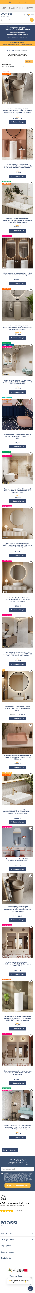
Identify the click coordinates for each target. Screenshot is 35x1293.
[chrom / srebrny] (5, 374)
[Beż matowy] (7, 103)
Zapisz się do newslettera (17, 1185)
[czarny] (7, 374)
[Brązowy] (10, 103)
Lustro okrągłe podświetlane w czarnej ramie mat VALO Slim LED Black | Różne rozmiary (17, 708)
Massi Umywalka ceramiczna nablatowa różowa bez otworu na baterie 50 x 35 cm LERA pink (17, 757)
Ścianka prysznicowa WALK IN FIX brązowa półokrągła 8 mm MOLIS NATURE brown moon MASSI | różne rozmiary (17, 1127)
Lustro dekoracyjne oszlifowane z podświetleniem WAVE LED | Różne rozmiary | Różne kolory (17, 964)
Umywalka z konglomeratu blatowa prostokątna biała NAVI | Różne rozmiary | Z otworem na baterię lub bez (17, 811)
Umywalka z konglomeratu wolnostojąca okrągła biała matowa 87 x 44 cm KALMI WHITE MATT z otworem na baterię (17, 1018)
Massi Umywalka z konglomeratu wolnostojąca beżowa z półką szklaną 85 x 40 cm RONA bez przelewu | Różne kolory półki (17, 111)
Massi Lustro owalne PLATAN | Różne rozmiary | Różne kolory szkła (17, 859)
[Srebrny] (3, 267)
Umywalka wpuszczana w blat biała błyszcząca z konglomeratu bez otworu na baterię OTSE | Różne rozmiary (17, 220)
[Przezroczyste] (5, 103)
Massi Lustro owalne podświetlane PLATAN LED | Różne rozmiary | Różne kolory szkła (18, 274)
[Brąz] (5, 267)
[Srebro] (3, 537)
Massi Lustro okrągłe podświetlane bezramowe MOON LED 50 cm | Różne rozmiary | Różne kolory (17, 599)
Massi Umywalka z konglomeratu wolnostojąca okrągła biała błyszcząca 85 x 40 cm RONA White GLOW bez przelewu (17, 166)
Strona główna (10, 50)
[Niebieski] (10, 900)
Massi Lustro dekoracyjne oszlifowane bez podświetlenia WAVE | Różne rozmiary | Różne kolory (18, 1072)
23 (23, 1146)
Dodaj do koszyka (18, 122)
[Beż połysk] (3, 103)
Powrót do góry (9, 1150)
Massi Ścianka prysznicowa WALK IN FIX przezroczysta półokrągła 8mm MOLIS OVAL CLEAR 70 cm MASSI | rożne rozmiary (17, 653)
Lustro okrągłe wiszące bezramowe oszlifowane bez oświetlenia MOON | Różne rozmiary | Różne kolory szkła (17, 545)
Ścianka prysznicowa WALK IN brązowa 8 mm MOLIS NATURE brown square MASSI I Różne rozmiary (17, 490)
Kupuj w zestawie (19, 2)
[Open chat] (30, 1288)
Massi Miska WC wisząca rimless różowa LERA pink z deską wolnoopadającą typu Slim (17, 436)
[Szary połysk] (8, 103)
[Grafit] (7, 267)
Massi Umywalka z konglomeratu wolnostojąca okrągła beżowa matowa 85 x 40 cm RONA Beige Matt (17, 327)
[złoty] (3, 374)
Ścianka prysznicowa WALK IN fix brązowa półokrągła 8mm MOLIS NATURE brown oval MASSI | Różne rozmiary (17, 381)
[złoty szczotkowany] (8, 374)
